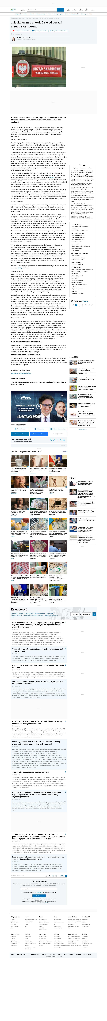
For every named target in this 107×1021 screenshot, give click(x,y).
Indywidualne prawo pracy (31, 919)
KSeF (90, 14)
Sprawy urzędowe (43, 924)
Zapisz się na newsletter (60, 429)
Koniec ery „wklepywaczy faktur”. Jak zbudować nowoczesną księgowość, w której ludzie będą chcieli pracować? (82, 196)
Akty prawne (42, 934)
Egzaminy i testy (29, 941)
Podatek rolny (75, 286)
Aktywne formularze (81, 253)
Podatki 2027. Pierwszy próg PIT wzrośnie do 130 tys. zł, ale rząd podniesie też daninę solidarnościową (82, 175)
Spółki (55, 921)
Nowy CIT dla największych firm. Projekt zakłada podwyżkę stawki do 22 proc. (81, 184)
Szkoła (26, 938)
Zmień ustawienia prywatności (39, 954)
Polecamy (73, 478)
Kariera (60, 954)
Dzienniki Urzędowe (43, 940)
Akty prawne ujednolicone (45, 943)
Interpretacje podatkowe (77, 293)
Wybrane (90, 167)
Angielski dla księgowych (51, 615)
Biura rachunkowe (72, 917)
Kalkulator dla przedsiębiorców (79, 231)
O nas (12, 954)
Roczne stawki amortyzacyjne (79, 284)
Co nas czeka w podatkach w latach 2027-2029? (82, 200)
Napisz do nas (40, 429)
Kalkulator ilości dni (76, 248)
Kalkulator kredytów (76, 241)
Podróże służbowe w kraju (74, 936)
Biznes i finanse (57, 919)
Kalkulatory (77, 224)
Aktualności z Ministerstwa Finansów (33, 615)
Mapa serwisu (87, 954)
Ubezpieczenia (28, 922)
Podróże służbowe (72, 941)
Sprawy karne (42, 921)
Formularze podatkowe (77, 264)
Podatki (21, 613)
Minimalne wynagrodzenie (74, 938)
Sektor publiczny (40, 14)
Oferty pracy (85, 947)
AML (69, 927)
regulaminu (39, 892)
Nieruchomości (75, 14)
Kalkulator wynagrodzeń (77, 233)
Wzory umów (85, 941)
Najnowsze (82, 167)
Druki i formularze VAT (77, 262)
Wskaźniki (77, 267)
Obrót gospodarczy (40, 613)
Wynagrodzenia (28, 921)
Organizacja (13, 936)
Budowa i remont (86, 924)
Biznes (32, 14)
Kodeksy (41, 945)
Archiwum (84, 938)
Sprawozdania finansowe (73, 926)
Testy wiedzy (28, 948)
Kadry (25, 14)
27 (82, 305)
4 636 (61, 875)
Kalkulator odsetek (58, 941)
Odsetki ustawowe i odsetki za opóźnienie (82, 269)
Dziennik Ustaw (42, 936)
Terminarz (77, 301)
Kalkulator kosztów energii (78, 239)
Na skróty (84, 934)
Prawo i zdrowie (43, 929)
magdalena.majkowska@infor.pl (21, 373)
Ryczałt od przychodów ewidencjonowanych (77, 281)
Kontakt (71, 954)
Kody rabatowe (85, 940)
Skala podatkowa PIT (77, 276)
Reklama (78, 954)
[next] (66, 876)
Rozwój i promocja (15, 941)
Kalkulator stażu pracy (59, 943)
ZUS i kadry (50, 613)
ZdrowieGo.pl (85, 936)
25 (76, 305)
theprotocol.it (85, 945)
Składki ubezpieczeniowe (73, 940)
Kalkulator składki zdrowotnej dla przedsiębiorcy (80, 227)
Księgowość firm (15, 917)
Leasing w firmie (57, 926)
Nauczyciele (28, 940)
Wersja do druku (21, 429)
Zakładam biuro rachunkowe (74, 919)
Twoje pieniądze (58, 14)
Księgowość (18, 14)
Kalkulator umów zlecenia (78, 235)
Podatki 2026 (74, 357)
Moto (66, 14)
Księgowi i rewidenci (16, 615)
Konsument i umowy (44, 922)
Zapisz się (39, 896)
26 (79, 305)
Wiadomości (14, 613)
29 (89, 305)
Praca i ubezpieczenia (59, 922)
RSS (65, 954)
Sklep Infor (41, 927)
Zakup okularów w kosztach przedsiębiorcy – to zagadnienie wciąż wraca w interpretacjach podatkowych (82, 212)
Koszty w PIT (74, 278)
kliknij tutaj (47, 902)
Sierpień (85, 301)
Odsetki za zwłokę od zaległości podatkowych (79, 272)
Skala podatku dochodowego (74, 945)
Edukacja (83, 14)
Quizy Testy (74, 291)
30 (92, 305)
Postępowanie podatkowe (78, 257)
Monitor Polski (42, 938)
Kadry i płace (14, 943)
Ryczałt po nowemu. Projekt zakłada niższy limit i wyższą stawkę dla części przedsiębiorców (82, 188)
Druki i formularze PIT (77, 260)
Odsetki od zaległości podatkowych (80, 246)
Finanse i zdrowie (58, 927)
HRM (26, 927)
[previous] (46, 876)
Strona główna (14, 18)
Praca (40, 926)
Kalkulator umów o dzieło (78, 237)
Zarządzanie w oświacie (30, 943)
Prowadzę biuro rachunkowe (74, 921)
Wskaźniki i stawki (72, 934)
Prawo (49, 14)
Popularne (75, 167)
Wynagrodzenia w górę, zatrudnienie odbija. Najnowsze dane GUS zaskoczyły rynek (82, 179)
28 (86, 305)
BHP (26, 926)
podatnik (52, 177)
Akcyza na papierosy (76, 289)
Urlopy (26, 924)
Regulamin (52, 954)
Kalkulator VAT (75, 244)
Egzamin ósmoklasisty (30, 947)
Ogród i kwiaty (85, 926)
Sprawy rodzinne (43, 919)
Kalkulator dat (75, 250)
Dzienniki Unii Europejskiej (45, 941)
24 (73, 305)
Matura (26, 945)
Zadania (13, 940)
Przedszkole (28, 936)
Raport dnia (28, 18)
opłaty (20, 268)
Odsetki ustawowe (72, 943)
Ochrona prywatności (22, 954)
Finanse (84, 922)
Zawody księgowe (15, 926)
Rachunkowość (75, 255)
